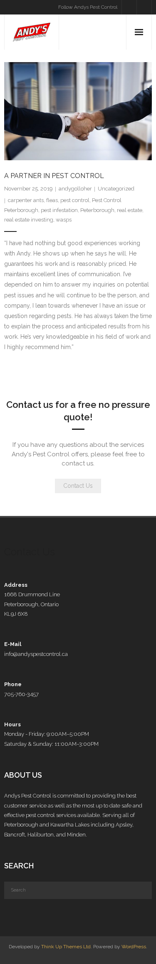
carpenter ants (26, 200)
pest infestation (59, 210)
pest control (74, 200)
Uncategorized (116, 189)
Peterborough (97, 210)
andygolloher (75, 189)
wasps (64, 220)
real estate (129, 210)
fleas (52, 200)
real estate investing (28, 220)
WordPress (133, 947)
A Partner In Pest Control (54, 176)
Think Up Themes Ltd (66, 947)
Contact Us (78, 485)
